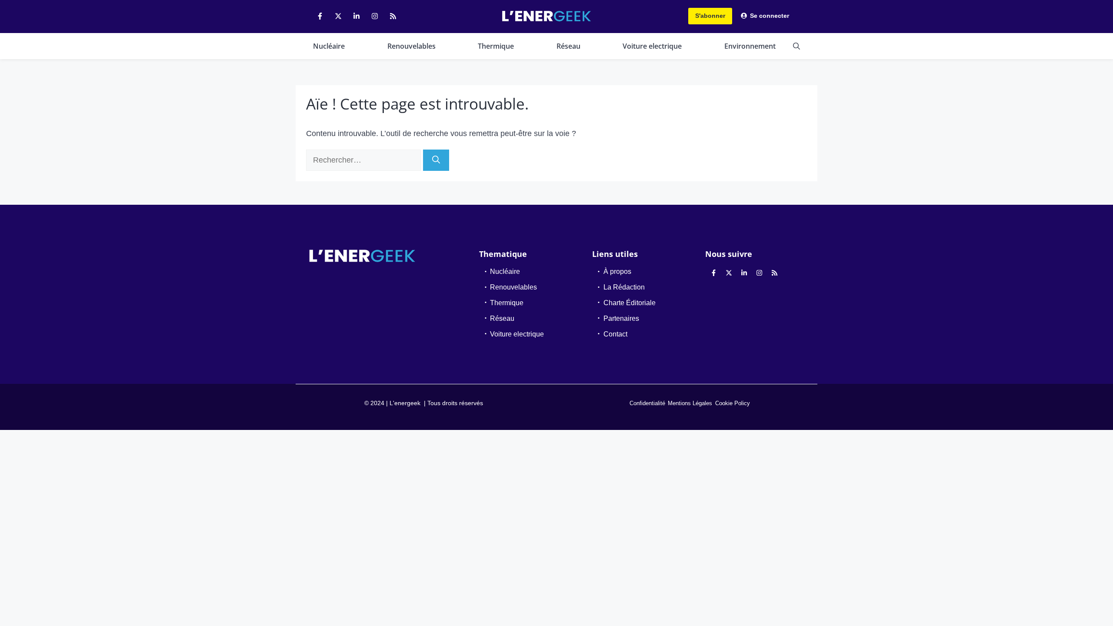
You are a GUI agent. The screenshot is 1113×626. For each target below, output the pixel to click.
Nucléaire (329, 46)
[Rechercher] (436, 160)
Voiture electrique (652, 46)
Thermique (496, 46)
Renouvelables (411, 46)
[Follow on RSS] (393, 16)
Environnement (750, 46)
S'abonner (710, 15)
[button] (796, 46)
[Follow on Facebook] (320, 16)
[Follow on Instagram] (375, 16)
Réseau (568, 46)
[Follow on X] (338, 16)
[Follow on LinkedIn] (356, 16)
